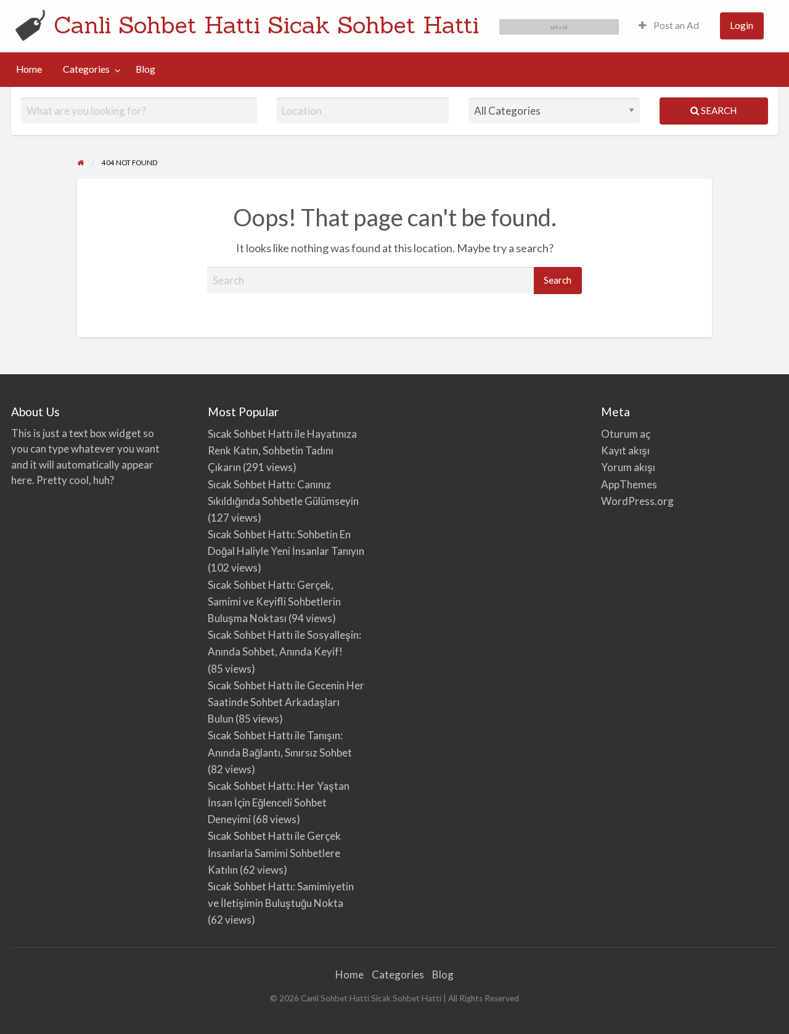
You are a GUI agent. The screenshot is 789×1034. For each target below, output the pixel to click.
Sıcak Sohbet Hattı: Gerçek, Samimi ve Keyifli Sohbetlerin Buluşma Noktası (274, 601)
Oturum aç (625, 433)
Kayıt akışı (625, 450)
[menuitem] (668, 26)
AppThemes (629, 484)
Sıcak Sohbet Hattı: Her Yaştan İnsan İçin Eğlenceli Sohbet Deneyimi (279, 802)
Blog (145, 69)
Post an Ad (675, 25)
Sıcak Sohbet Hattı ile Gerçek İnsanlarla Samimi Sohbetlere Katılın (274, 852)
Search (718, 110)
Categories (86, 69)
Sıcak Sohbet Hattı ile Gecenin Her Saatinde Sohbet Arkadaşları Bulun (286, 702)
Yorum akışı (628, 467)
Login (741, 25)
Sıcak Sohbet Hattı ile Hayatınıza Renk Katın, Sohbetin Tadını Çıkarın (282, 450)
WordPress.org (637, 500)
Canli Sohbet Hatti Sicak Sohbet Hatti (266, 24)
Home (29, 69)
